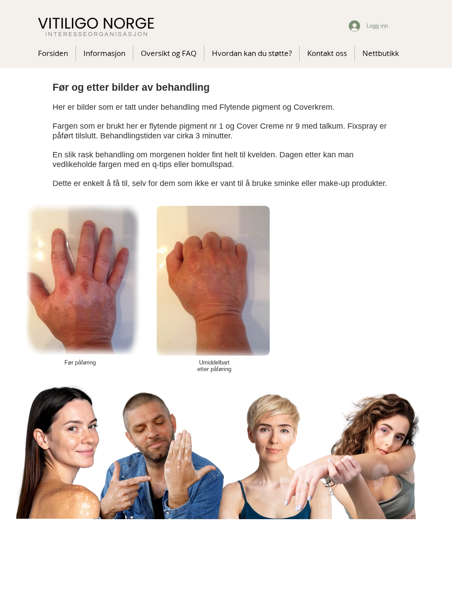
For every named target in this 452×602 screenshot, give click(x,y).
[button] (168, 53)
